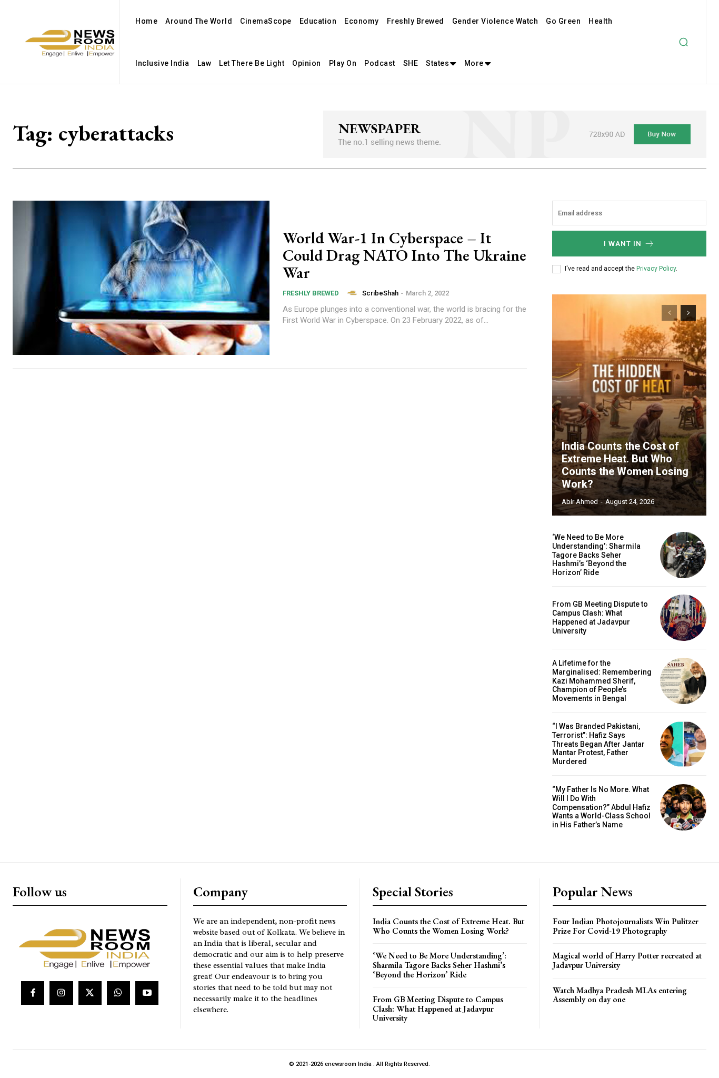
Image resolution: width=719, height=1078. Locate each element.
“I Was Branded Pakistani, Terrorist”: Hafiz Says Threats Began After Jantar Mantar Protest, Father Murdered (598, 744)
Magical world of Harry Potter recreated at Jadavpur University (627, 960)
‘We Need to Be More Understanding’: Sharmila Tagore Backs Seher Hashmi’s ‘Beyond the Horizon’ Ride (596, 555)
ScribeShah (380, 293)
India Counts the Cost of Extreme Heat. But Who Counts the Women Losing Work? (625, 465)
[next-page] (688, 313)
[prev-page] (669, 313)
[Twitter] (90, 992)
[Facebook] (32, 992)
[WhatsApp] (118, 992)
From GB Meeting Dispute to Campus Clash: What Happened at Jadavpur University (600, 617)
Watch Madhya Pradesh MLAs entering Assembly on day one (620, 995)
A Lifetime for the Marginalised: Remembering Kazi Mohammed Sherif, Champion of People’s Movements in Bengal (602, 681)
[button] (683, 42)
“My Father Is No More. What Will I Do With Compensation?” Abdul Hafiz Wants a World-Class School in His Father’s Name (601, 807)
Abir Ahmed (580, 502)
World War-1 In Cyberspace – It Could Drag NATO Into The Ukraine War (404, 255)
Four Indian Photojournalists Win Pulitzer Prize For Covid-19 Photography (625, 926)
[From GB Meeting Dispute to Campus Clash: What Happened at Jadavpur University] (683, 618)
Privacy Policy (656, 268)
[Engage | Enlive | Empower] (88, 946)
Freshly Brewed (311, 293)
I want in (623, 244)
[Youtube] (146, 992)
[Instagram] (61, 992)
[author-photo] (354, 293)
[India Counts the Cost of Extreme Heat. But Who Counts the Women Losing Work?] (629, 405)
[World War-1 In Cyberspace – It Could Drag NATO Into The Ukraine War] (141, 278)
